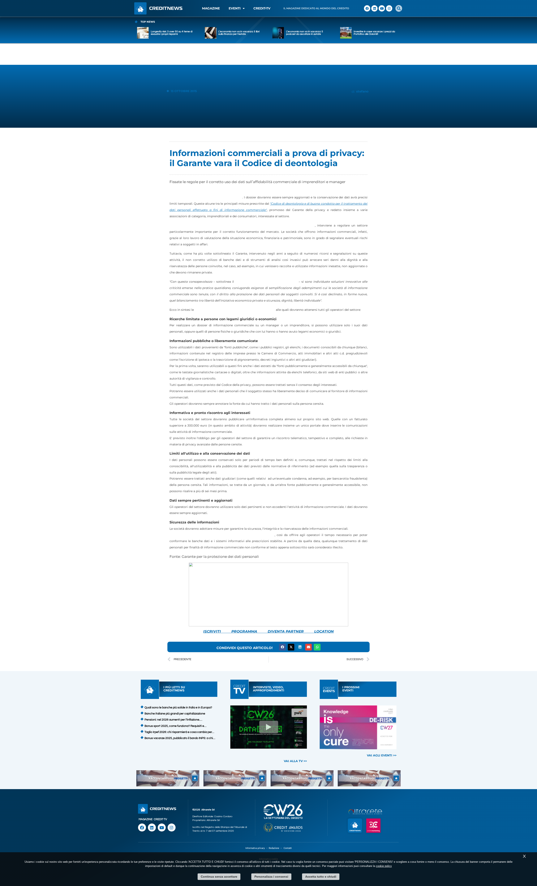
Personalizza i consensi (271, 876)
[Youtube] (382, 8)
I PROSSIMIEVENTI (351, 688)
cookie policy (384, 866)
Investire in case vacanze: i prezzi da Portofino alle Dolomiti (354, 32)
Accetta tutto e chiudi (320, 876)
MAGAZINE (211, 8)
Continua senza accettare (219, 876)
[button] (398, 8)
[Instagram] (389, 8)
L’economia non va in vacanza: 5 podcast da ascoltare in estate (284, 32)
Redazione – (276, 848)
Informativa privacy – (257, 848)
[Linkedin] (374, 8)
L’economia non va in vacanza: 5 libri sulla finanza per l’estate (219, 32)
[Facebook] (367, 8)
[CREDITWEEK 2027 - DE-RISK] (358, 727)
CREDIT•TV (261, 8)
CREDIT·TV (160, 819)
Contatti (288, 848)
